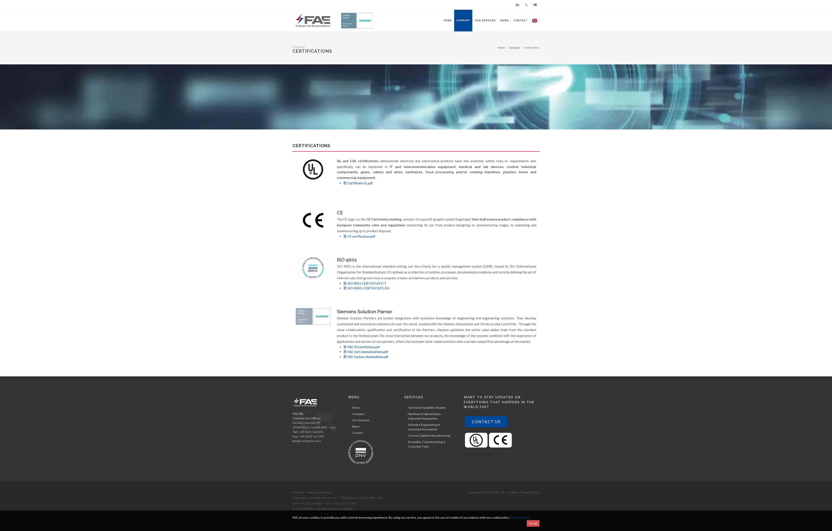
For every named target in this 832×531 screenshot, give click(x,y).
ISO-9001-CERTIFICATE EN (368, 288)
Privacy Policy (530, 492)
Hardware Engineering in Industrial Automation (424, 416)
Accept (533, 523)
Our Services (360, 420)
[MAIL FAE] (535, 5)
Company (358, 414)
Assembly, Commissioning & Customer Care (426, 444)
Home (501, 47)
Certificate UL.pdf (360, 183)
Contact (357, 433)
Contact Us (486, 421)
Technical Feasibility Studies (427, 407)
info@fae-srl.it (311, 441)
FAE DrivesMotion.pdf (363, 347)
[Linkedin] (517, 5)
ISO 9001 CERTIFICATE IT (367, 283)
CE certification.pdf (361, 236)
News (356, 426)
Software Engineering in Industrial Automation (424, 427)
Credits (512, 492)
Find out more (519, 517)
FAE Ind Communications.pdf (367, 352)
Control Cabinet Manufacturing (429, 435)
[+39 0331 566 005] (526, 5)
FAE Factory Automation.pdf (367, 357)
